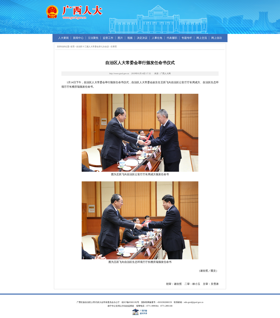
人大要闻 (63, 37)
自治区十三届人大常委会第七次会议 (92, 46)
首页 (72, 46)
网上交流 (201, 37)
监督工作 (108, 37)
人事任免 (157, 37)
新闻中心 (78, 37)
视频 (130, 37)
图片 (120, 37)
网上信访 (216, 37)
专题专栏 (187, 37)
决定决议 (142, 37)
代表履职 (172, 37)
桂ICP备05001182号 (130, 302)
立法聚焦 (93, 37)
